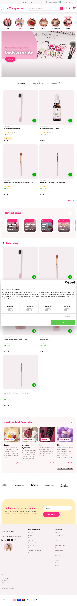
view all (69, 200)
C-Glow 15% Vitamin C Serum (49, 128)
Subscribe (51, 514)
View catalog (3, 8)
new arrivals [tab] (38, 83)
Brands (57, 563)
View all (69, 411)
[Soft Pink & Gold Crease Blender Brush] (56, 161)
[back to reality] (38, 54)
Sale (56, 540)
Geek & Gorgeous (45, 126)
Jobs (29, 553)
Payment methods (33, 543)
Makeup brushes (60, 545)
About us (31, 535)
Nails (56, 558)
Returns (30, 540)
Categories (58, 529)
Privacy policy (32, 545)
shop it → (17, 463)
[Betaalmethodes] (14, 600)
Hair (56, 553)
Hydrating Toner (45, 339)
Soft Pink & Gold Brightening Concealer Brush (19, 182)
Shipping (30, 538)
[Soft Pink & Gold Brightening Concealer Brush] (20, 161)
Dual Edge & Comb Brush (12, 128)
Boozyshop (7, 126)
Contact (30, 533)
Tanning (57, 555)
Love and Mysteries (26, 446)
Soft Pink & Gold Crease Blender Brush (52, 182)
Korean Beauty (59, 550)
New (56, 538)
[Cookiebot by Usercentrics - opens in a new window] (66, 282)
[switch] (29, 309)
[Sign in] (66, 8)
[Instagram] (2, 540)
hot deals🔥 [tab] (55, 83)
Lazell (41, 445)
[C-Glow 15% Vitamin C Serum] (56, 107)
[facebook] (12, 540)
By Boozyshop (59, 535)
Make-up (57, 543)
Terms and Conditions (34, 550)
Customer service (34, 529)
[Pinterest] (5, 540)
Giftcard (57, 533)
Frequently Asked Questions (36, 548)
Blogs (56, 565)
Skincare (57, 548)
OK (63, 322)
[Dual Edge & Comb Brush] (20, 107)
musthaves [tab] (20, 83)
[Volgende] (70, 213)
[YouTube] (8, 540)
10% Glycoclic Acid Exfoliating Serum (16, 339)
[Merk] (13, 485)
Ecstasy (7, 445)
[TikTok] (15, 540)
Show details (67, 316)
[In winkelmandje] (34, 120)
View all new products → (65, 468)
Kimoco (60, 445)
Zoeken (61, 8)
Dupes (57, 560)
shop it (10, 59)
